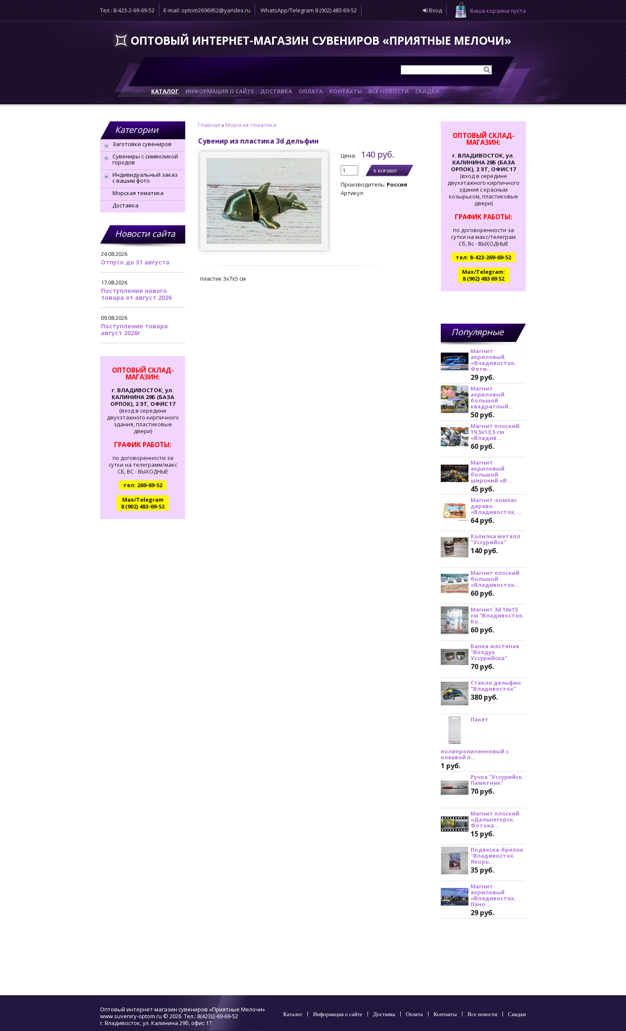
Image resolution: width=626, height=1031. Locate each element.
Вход (435, 10)
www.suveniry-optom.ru (131, 1016)
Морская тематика (138, 193)
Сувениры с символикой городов (145, 159)
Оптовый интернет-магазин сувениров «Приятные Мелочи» (320, 40)
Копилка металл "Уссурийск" (495, 539)
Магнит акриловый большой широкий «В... (491, 471)
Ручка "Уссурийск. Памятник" (497, 780)
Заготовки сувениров (142, 144)
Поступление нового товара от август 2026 (136, 294)
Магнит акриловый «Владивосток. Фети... (493, 360)
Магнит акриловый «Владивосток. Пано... (493, 895)
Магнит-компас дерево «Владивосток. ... (497, 506)
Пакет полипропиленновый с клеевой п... (475, 738)
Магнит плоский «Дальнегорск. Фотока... (495, 819)
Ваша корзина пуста (498, 10)
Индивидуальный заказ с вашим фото (145, 178)
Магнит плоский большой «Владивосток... (495, 579)
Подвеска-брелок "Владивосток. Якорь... (497, 855)
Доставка (125, 205)
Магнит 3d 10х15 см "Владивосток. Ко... (497, 615)
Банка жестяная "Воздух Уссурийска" (495, 652)
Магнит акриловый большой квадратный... (492, 397)
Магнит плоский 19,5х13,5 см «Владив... (495, 432)
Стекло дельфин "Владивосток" (496, 686)
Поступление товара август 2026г (134, 329)
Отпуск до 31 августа (135, 262)
